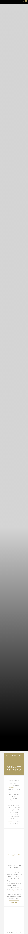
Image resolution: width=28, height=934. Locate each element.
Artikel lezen (14, 902)
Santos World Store (13, 787)
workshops (10, 821)
